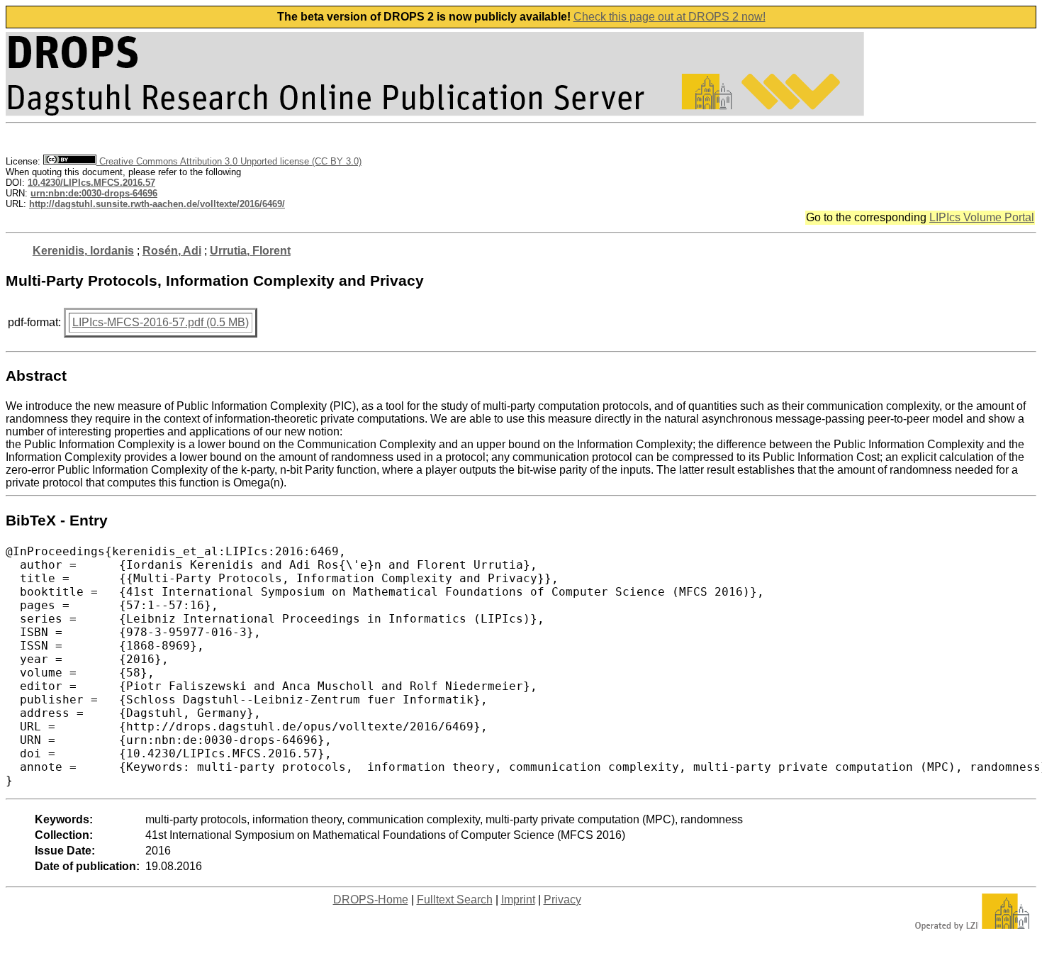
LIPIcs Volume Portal (981, 217)
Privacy (562, 900)
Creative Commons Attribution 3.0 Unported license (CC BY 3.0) (229, 161)
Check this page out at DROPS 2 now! (669, 17)
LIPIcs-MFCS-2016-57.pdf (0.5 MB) (160, 322)
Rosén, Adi (171, 251)
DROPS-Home (370, 900)
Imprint (518, 900)
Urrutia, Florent (250, 251)
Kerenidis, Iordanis (83, 251)
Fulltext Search (455, 900)
